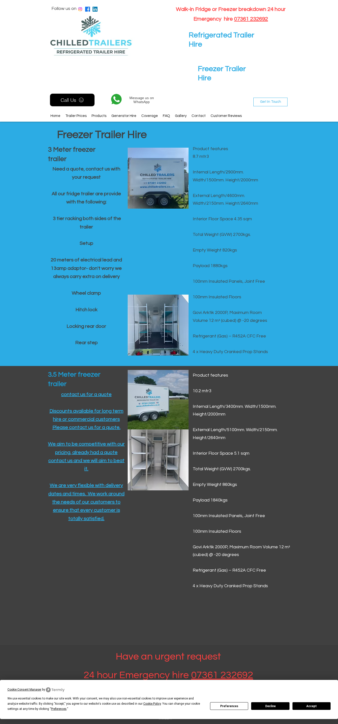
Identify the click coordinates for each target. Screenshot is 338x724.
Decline (270, 706)
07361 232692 (251, 19)
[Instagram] (80, 9)
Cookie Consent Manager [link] (24, 689)
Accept (311, 706)
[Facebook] (87, 9)
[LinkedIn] (95, 9)
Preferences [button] (59, 709)
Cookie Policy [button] (152, 703)
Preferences (229, 706)
